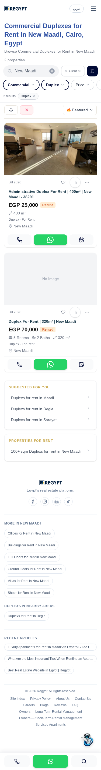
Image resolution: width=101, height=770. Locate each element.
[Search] (84, 761)
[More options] (87, 182)
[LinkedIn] (56, 501)
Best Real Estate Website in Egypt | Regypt (39, 670)
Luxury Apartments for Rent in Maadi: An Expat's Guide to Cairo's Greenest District (52, 647)
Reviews (60, 705)
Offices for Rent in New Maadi (29, 533)
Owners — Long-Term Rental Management (50, 712)
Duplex (52, 85)
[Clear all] (52, 71)
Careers (29, 705)
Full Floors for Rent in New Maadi (32, 557)
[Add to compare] (75, 182)
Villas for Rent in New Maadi (28, 581)
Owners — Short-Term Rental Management (50, 718)
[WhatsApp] (50, 239)
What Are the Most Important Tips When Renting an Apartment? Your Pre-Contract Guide (52, 659)
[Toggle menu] (93, 8)
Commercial (18, 85)
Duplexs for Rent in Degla (27, 616)
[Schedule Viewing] (81, 239)
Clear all (75, 71)
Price (80, 85)
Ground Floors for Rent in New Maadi (35, 569)
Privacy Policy (40, 699)
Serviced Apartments (51, 725)
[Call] (20, 239)
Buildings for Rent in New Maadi (31, 545)
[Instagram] (44, 501)
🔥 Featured (77, 110)
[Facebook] (33, 501)
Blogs (44, 705)
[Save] (63, 182)
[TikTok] (68, 501)
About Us (62, 699)
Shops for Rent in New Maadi (29, 593)
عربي (76, 9)
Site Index (17, 699)
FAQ (75, 705)
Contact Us (83, 699)
